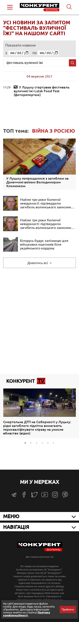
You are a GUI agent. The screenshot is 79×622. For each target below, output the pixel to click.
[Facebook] (24, 496)
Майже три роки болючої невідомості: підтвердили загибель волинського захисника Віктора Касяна (46, 203)
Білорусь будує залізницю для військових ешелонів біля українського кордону (44, 244)
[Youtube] (44, 497)
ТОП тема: (39, 131)
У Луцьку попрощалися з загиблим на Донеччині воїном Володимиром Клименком (37, 182)
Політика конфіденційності (26, 614)
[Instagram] (55, 496)
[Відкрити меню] (10, 7)
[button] (25, 442)
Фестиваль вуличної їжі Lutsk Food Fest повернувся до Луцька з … (42, 91)
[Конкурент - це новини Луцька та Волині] (39, 550)
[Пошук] (72, 62)
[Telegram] (14, 496)
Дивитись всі (38, 263)
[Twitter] (34, 496)
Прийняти (68, 609)
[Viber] (65, 496)
